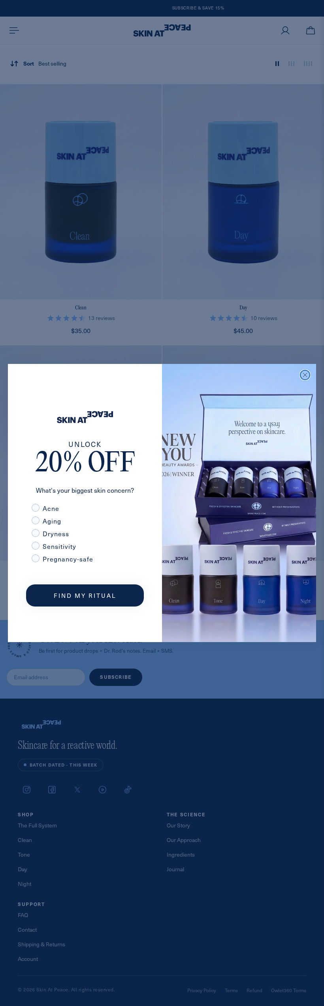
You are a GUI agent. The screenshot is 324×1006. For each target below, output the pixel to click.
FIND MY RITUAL (85, 595)
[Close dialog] (305, 375)
